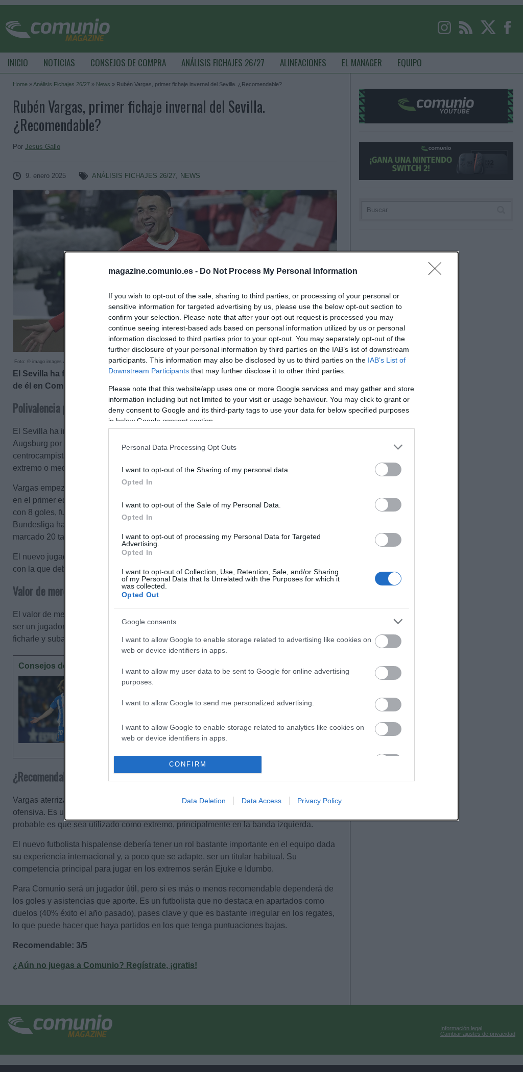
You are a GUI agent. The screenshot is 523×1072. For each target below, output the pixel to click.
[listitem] (261, 447)
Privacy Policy (319, 801)
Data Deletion (204, 801)
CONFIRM (188, 764)
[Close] (438, 272)
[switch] (388, 469)
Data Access (261, 801)
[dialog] (261, 536)
